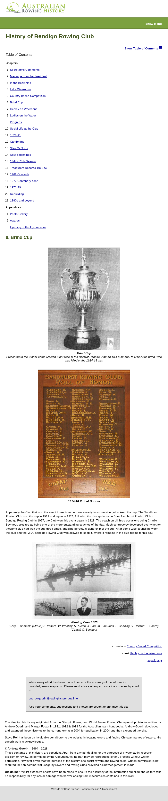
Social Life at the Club (24, 128)
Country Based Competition (28, 95)
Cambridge (17, 141)
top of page (155, 660)
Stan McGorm (19, 148)
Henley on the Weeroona (146, 653)
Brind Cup (16, 102)
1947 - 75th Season (23, 161)
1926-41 (15, 135)
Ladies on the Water (23, 115)
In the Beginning (20, 82)
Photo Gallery (19, 214)
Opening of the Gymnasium (28, 227)
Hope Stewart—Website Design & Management (90, 789)
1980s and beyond (22, 200)
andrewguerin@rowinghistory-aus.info (53, 698)
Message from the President (28, 76)
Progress (16, 122)
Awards (15, 220)
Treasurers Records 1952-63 (29, 167)
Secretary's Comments (25, 69)
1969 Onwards (19, 174)
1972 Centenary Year (24, 180)
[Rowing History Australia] (34, 14)
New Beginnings (20, 154)
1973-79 (15, 187)
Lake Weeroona (20, 89)
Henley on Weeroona (23, 109)
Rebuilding (17, 194)
